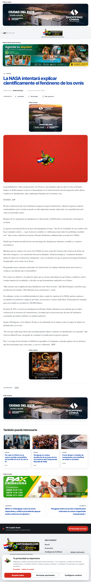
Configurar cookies (73, 575)
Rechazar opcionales (45, 575)
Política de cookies (28, 569)
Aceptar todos (18, 575)
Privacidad (16, 569)
